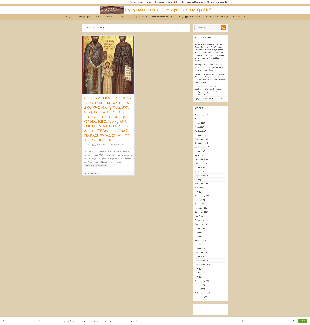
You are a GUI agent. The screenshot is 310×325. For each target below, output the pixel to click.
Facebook (199, 306)
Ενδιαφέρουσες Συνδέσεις (216, 17)
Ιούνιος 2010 (200, 256)
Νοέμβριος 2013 (201, 216)
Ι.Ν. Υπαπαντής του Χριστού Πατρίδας (168, 10)
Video (121, 17)
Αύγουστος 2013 (201, 224)
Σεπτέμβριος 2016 (202, 147)
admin (88, 145)
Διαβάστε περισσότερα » (95, 165)
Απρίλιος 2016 (200, 155)
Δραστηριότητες (83, 17)
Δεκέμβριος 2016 (201, 139)
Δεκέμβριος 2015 (201, 159)
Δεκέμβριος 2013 (201, 212)
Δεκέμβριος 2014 (201, 184)
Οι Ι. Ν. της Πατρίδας (137, 17)
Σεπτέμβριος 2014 (202, 196)
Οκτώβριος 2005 (201, 277)
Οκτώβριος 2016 (201, 143)
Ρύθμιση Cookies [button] (289, 321)
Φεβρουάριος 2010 (202, 260)
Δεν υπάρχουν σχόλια (118, 145)
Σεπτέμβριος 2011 (202, 240)
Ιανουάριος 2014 (201, 208)
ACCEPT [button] (303, 321)
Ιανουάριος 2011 (201, 248)
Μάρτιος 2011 (200, 244)
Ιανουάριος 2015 (201, 180)
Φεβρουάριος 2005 (202, 293)
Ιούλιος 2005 (200, 285)
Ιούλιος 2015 (200, 167)
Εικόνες (110, 17)
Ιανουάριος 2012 (201, 232)
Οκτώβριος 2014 (201, 192)
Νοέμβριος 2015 (201, 163)
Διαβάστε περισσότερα (249, 321)
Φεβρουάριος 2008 (202, 264)
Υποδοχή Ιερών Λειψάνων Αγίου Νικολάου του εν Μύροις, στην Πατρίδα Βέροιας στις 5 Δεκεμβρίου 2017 (209, 67)
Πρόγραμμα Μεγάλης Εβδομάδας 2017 (209, 99)
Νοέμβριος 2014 (201, 188)
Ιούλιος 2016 (200, 151)
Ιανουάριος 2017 (201, 135)
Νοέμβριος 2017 (201, 119)
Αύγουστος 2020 (201, 115)
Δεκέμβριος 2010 (201, 252)
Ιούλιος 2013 (200, 228)
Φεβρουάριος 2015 (202, 176)
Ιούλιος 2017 (200, 123)
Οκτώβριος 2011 (201, 236)
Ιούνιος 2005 (200, 289)
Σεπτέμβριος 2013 (202, 220)
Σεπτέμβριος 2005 (202, 281)
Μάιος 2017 (199, 127)
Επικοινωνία (238, 17)
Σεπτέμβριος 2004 (202, 297)
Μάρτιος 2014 (200, 204)
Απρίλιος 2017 (200, 131)
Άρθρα (98, 17)
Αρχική (69, 17)
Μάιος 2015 (199, 171)
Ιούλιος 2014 (200, 200)
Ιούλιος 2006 (200, 273)
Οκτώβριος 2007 (201, 269)
